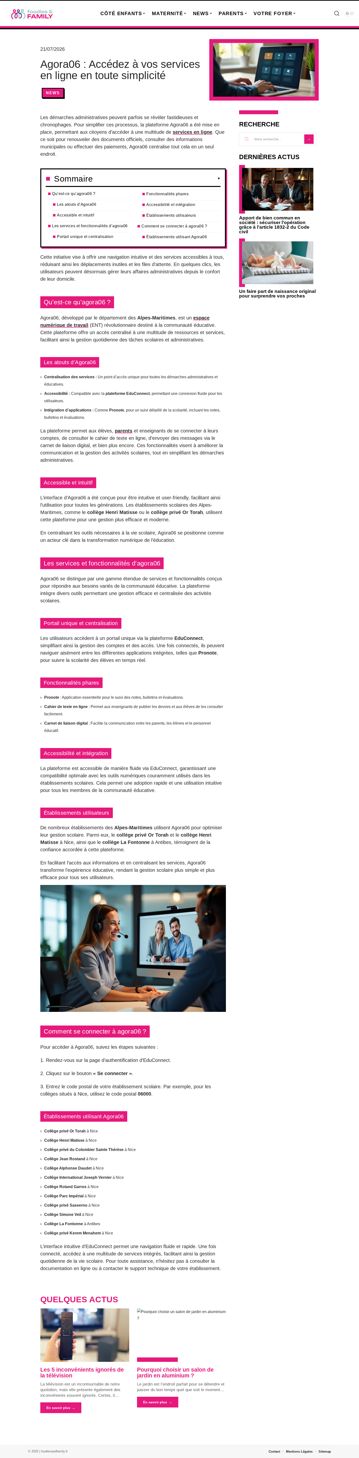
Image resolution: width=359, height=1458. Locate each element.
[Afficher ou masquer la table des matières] (157, 179)
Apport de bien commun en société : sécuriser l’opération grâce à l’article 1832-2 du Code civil (274, 224)
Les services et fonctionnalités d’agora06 (90, 226)
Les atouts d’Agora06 (76, 204)
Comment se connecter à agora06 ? (174, 226)
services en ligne (192, 132)
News (53, 93)
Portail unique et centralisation (85, 237)
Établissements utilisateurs (171, 215)
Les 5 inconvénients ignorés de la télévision (82, 1372)
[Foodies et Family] (32, 13)
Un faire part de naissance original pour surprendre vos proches (277, 293)
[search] (336, 13)
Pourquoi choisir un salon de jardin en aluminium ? (175, 1372)
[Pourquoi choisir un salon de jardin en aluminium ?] (181, 1335)
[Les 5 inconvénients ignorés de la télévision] (84, 1335)
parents (123, 430)
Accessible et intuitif (75, 215)
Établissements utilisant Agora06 (176, 237)
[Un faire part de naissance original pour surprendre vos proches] (277, 262)
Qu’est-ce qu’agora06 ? (73, 194)
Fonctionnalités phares (167, 194)
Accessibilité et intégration (170, 205)
